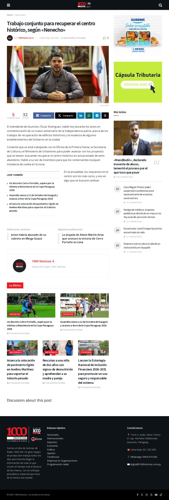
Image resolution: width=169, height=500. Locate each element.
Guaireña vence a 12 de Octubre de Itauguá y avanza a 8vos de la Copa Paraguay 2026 (83, 323)
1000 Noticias (20, 494)
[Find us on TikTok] (161, 495)
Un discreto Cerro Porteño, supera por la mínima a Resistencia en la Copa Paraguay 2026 (32, 187)
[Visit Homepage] (84, 5)
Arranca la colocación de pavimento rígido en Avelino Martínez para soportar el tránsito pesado (33, 207)
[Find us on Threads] (151, 495)
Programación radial (58, 464)
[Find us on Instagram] (147, 495)
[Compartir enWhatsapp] (89, 115)
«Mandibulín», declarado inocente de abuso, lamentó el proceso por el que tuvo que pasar (131, 166)
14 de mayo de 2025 (49, 37)
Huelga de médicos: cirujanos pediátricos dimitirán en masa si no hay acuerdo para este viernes (142, 213)
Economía (86, 352)
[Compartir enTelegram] (97, 115)
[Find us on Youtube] (156, 495)
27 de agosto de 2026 (18, 333)
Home (10, 15)
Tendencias (53, 456)
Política (51, 449)
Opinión (51, 453)
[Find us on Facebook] (137, 495)
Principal (81, 37)
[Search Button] (160, 5)
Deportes (15, 314)
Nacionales (20, 15)
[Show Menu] (8, 5)
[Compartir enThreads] (105, 115)
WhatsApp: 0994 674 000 (144, 456)
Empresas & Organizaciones (62, 460)
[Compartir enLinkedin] (80, 115)
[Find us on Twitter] (142, 495)
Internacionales (55, 438)
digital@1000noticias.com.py (146, 464)
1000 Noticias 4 (25, 37)
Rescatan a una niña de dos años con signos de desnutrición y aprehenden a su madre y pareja (58, 369)
